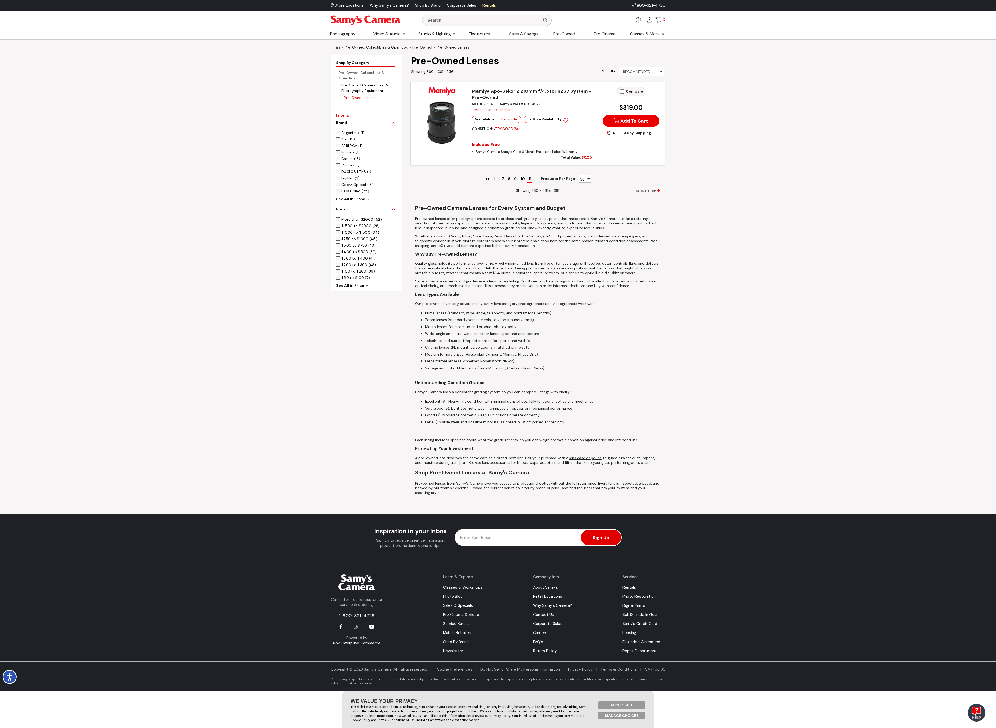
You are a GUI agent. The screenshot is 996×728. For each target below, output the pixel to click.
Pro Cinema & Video (461, 614)
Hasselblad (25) (355, 191)
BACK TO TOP (646, 191)
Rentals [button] (489, 5)
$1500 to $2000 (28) (360, 225)
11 (530, 178)
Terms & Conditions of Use (395, 720)
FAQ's (538, 641)
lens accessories (496, 462)
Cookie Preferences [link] (454, 669)
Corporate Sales (547, 623)
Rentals (629, 587)
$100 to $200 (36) (358, 271)
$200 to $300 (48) (358, 264)
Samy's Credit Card (639, 623)
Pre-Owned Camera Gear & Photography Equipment (365, 88)
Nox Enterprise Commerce (357, 643)
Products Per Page (558, 178)
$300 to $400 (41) (358, 258)
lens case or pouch (585, 457)
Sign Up (601, 537)
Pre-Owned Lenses (360, 97)
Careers (540, 632)
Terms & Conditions (619, 669)
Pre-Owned (564, 34)
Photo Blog (453, 596)
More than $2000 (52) (361, 219)
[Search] (545, 20)
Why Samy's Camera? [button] (389, 5)
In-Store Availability (544, 119)
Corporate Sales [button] (461, 5)
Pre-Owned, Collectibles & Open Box (361, 75)
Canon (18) (350, 158)
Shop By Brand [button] (428, 5)
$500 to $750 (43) (358, 245)
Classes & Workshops (462, 587)
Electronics (479, 34)
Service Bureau (456, 623)
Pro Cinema (604, 34)
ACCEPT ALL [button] (621, 705)
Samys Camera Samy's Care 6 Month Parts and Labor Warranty (526, 151)
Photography (342, 34)
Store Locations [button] (349, 5)
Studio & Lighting (434, 34)
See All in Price (350, 285)
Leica (487, 236)
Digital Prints (633, 605)
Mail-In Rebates (457, 632)
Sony (477, 236)
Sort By (608, 71)
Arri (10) (348, 139)
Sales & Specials (458, 605)
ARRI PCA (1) (351, 145)
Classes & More (645, 34)
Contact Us (543, 614)
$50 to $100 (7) (355, 277)
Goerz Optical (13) (357, 184)
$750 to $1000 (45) (359, 238)
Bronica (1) (350, 152)
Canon (454, 236)
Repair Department (639, 651)
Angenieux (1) (353, 132)
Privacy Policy (580, 669)
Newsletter (453, 651)
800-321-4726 (651, 5)
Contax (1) (350, 165)
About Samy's (545, 587)
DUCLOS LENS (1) (356, 171)
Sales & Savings (523, 34)
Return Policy (545, 651)
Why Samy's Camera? (552, 605)
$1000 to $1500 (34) (360, 232)
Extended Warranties (641, 641)
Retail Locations (547, 596)
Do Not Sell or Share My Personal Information (520, 669)
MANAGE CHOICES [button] (622, 715)
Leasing (629, 632)
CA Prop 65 (655, 669)
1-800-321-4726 (357, 616)
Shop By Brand (456, 641)
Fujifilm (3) (350, 178)
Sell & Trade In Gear (640, 614)
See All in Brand (350, 198)
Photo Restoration (639, 596)
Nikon (466, 236)
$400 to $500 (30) (359, 251)
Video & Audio (387, 34)
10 (522, 178)
